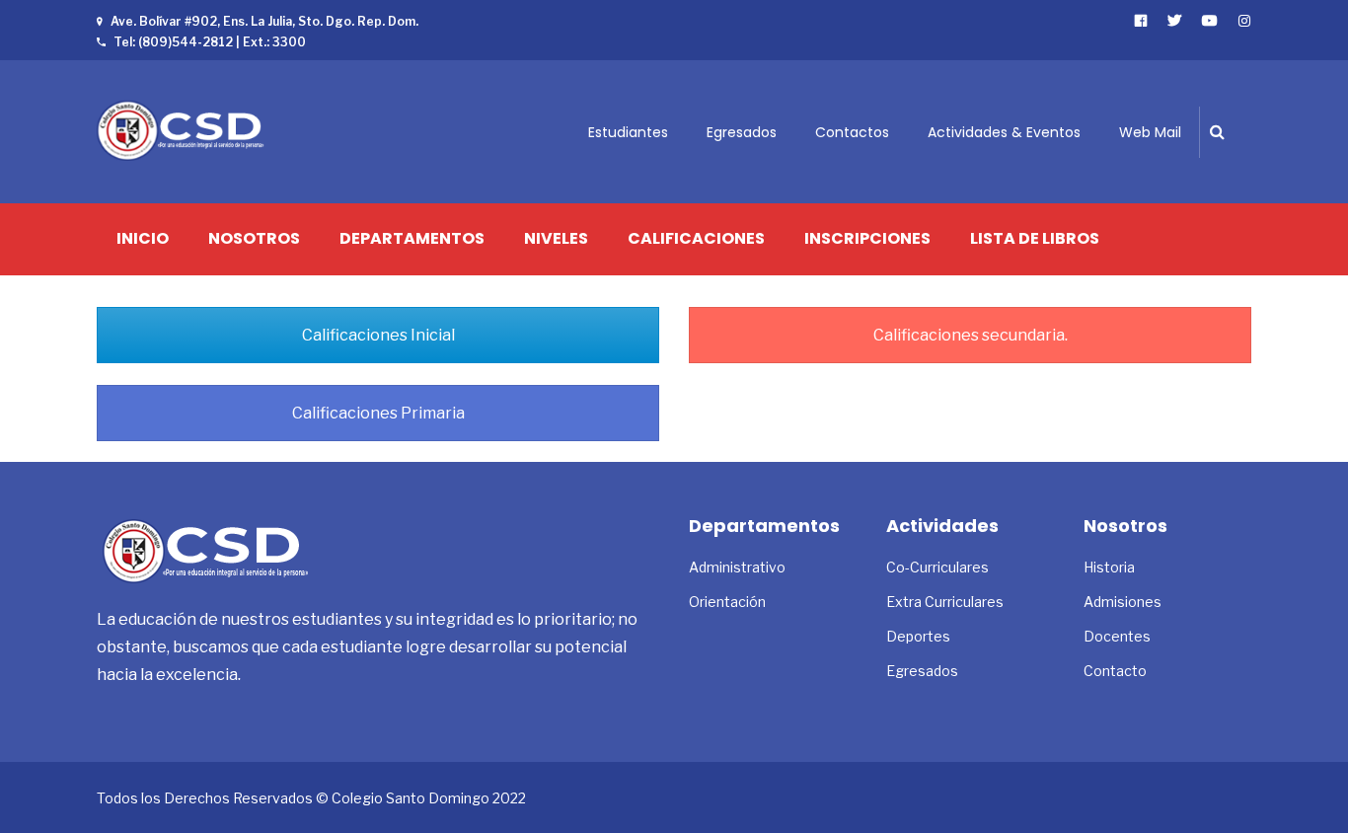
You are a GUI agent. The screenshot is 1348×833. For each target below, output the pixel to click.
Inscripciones (867, 239)
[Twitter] (1174, 20)
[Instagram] (1244, 20)
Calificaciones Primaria (378, 413)
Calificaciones (696, 239)
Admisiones (1122, 601)
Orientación (727, 601)
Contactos (852, 132)
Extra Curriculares (945, 601)
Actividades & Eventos (1004, 132)
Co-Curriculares (937, 567)
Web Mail (1150, 132)
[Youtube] (1210, 20)
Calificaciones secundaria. (970, 335)
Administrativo (737, 567)
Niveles (556, 239)
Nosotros (254, 239)
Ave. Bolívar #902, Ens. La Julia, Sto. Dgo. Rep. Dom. (264, 21)
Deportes (918, 636)
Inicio (142, 239)
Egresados (742, 132)
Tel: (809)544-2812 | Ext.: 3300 (209, 42)
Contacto (1115, 670)
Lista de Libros (1034, 239)
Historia (1109, 567)
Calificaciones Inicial (378, 335)
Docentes (1117, 636)
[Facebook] (1141, 20)
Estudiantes (628, 132)
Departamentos (412, 239)
